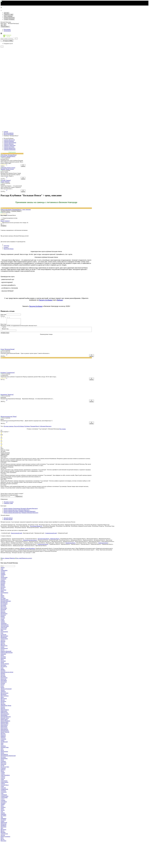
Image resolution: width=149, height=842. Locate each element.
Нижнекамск (4, 715)
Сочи (2, 793)
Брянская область (54, 538)
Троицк (3, 810)
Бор (2, 594)
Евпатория (3, 629)
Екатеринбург (4, 631)
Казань (2, 647)
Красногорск (4, 677)
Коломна (3, 670)
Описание (6, 245)
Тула (2, 811)
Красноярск (4, 680)
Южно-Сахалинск (5, 836)
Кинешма (3, 661)
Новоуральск (4, 727)
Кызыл (2, 687)
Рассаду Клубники (46, 300)
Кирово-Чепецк (5, 663)
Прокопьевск (4, 758)
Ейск (2, 630)
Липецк (3, 690)
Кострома (3, 676)
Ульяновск (3, 814)
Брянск (2, 596)
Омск (2, 743)
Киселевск (3, 665)
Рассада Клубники (9, 248)
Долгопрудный (5, 626)
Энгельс (3, 835)
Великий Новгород (6, 601)
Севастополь (4, 780)
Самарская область (103, 543)
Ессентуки (3, 634)
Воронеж (3, 612)
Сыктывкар (4, 801)
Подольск (3, 757)
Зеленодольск (4, 638)
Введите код (5, 328)
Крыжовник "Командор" (7, 394)
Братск (2, 595)
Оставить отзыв (5, 332)
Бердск (2, 588)
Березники (3, 589)
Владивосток (4, 602)
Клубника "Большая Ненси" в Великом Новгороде (38, 426)
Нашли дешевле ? (5, 221)
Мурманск (3, 701)
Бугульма (3, 598)
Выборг (3, 616)
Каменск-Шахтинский (6, 652)
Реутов (2, 765)
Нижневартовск (5, 714)
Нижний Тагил (5, 718)
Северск (3, 783)
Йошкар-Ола (4, 645)
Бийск (2, 591)
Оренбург (3, 746)
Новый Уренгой (5, 732)
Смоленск (3, 790)
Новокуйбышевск (5, 720)
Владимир (3, 605)
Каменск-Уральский (6, 651)
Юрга (2, 838)
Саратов (3, 778)
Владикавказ (4, 603)
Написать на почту (27, 558)
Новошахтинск (5, 730)
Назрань (3, 707)
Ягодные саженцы (9, 426)
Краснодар (3, 679)
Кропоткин (4, 681)
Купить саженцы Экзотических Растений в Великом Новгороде (21, 508)
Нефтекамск (4, 711)
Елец (2, 633)
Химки (2, 821)
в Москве (22, 548)
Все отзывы (63, 429)
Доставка (6, 12)
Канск (2, 655)
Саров (2, 779)
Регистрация (7, 29)
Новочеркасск (4, 729)
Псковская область (70, 543)
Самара (3, 773)
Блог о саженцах (8, 16)
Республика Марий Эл (36, 526)
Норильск (3, 734)
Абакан (3, 567)
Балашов (3, 583)
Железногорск (4, 635)
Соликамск (4, 792)
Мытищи (3, 704)
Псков (2, 759)
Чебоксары (3, 824)
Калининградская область (30, 540)
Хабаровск (3, 818)
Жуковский (4, 637)
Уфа (2, 817)
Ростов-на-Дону (5, 766)
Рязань (2, 771)
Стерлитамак (4, 797)
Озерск (2, 740)
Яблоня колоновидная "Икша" (9, 416)
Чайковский (4, 822)
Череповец (3, 826)
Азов (2, 569)
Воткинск (3, 615)
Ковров (3, 669)
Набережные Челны (6, 705)
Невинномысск (5, 709)
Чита (2, 828)
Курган (2, 684)
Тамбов (3, 804)
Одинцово (3, 739)
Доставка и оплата (9, 501)
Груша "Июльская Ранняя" (8, 349)
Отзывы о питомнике (9, 19)
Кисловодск (4, 666)
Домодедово (4, 627)
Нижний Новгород (6, 716)
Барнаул (3, 584)
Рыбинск (3, 769)
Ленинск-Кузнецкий (6, 688)
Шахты (2, 831)
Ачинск (3, 580)
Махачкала (3, 694)
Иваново (3, 641)
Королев (3, 674)
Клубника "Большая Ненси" (8, 156)
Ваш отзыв (3, 324)
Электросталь (4, 833)
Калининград (4, 648)
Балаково (3, 581)
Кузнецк (3, 683)
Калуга (2, 649)
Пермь (2, 753)
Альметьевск (4, 570)
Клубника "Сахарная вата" (8, 372)
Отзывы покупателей (9, 17)
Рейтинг (3, 316)
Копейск (3, 673)
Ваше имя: (3, 314)
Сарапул (3, 776)
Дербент (3, 622)
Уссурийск (3, 815)
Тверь (2, 805)
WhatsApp (12, 558)
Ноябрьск (3, 736)
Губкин (3, 620)
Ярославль (3, 840)
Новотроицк (4, 726)
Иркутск (3, 644)
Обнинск (3, 737)
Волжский (3, 609)
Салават (3, 772)
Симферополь (4, 789)
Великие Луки (4, 599)
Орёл (2, 744)
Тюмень (3, 812)
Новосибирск (4, 725)
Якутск (2, 839)
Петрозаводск (4, 754)
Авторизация (7, 30)
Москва (3, 700)
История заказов (8, 519)
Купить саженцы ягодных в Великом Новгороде (16, 510)
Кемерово (3, 658)
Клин (2, 668)
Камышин (3, 654)
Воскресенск (4, 613)
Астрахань (3, 578)
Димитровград (4, 624)
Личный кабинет (8, 518)
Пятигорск (3, 762)
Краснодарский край (16, 533)
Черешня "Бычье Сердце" (7, 169)
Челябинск (3, 825)
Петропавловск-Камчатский (8, 755)
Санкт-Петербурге (30, 548)
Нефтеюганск (4, 712)
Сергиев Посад (5, 785)
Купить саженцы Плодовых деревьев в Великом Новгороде (19, 511)
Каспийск (3, 656)
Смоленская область (42, 544)
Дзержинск (4, 623)
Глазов (2, 619)
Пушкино (3, 761)
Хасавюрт (3, 819)
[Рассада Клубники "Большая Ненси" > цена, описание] (16, 209)
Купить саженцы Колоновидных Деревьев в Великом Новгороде (21, 512)
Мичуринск (4, 698)
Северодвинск (4, 782)
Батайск (3, 585)
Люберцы (3, 691)
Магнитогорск (4, 693)
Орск (2, 748)
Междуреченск (5, 695)
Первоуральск (4, 751)
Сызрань (3, 800)
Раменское (3, 764)
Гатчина (3, 617)
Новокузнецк (4, 719)
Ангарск (3, 571)
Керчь (2, 659)
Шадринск (3, 829)
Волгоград (3, 606)
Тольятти (3, 807)
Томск (2, 808)
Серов (2, 786)
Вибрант (60, 300)
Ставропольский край (51, 533)
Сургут (2, 799)
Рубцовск (3, 768)
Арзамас (3, 573)
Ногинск (3, 733)
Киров (2, 662)
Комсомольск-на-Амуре (7, 672)
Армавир (3, 574)
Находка (3, 708)
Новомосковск (4, 722)
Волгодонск (4, 608)
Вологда (3, 610)
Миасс (2, 697)
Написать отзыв (5, 454)
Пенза (2, 750)
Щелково (3, 832)
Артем (2, 576)
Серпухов (3, 787)
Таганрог (3, 803)
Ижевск (3, 642)
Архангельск (4, 577)
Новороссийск (4, 723)
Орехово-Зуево (5, 747)
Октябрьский (4, 741)
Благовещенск (4, 592)
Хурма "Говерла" (5, 181)
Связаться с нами (8, 14)
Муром (2, 702)
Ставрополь (4, 794)
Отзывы (6, 247)
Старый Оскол (4, 796)
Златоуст (3, 640)
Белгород (3, 587)
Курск (2, 686)
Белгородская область (43, 538)
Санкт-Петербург (5, 775)
